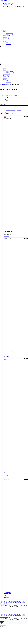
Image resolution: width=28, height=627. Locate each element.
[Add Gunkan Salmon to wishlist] (14, 80)
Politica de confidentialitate (14, 574)
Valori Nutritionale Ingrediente (13, 575)
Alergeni (23, 575)
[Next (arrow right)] (2, 599)
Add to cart (3, 77)
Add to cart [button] (6, 208)
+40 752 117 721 (8, 4)
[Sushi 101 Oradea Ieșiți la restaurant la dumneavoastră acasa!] (3, 14)
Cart (7, 29)
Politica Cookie (3, 574)
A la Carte (5, 57)
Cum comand (6, 22)
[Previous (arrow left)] (0, 599)
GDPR (23, 574)
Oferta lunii (6, 24)
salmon (19, 82)
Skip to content (3, 0)
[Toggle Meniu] (26, 42)
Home (1, 57)
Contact (5, 26)
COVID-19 (2, 575)
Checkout (8, 30)
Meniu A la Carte (10, 20)
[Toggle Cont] (26, 52)
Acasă (4, 16)
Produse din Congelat (5, 576)
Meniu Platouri (9, 19)
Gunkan (10, 57)
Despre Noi (6, 23)
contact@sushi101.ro (9, 3)
